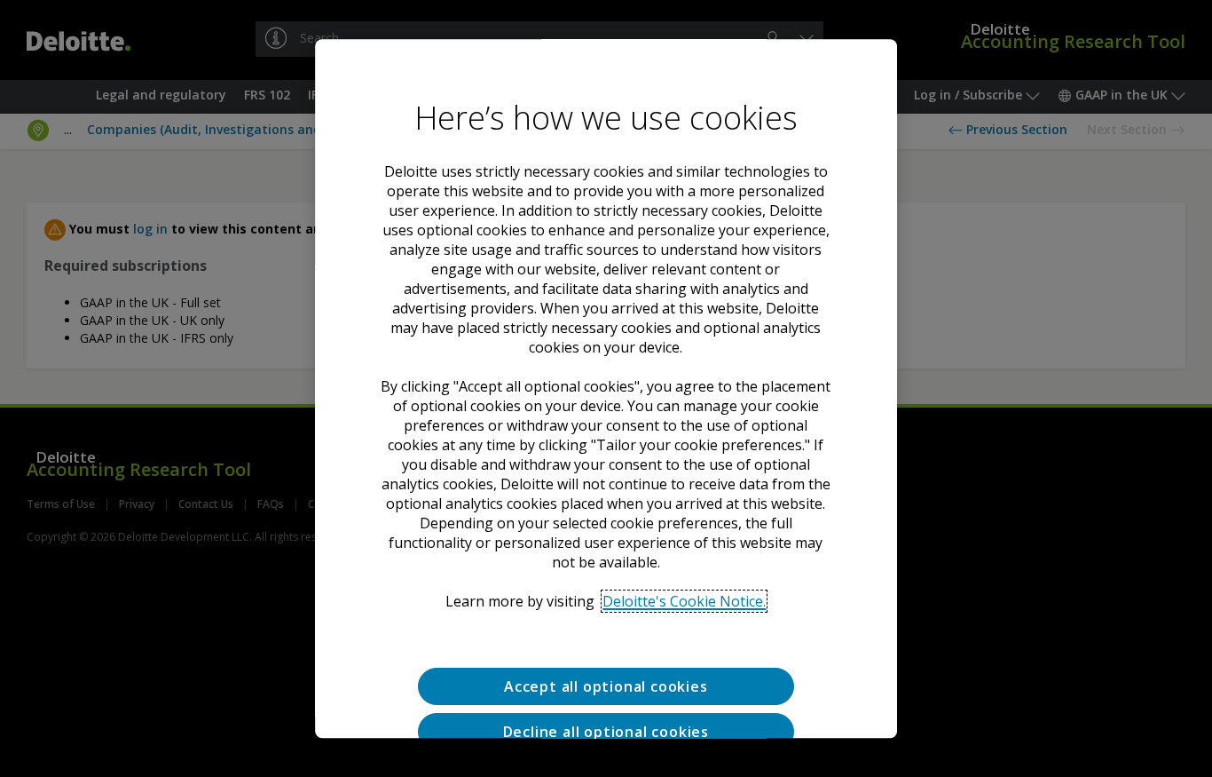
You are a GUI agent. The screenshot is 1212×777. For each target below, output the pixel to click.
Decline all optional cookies (606, 731)
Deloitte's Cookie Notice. (684, 601)
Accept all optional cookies (606, 686)
